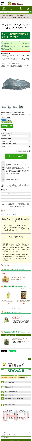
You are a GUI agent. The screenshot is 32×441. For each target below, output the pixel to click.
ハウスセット (26, 15)
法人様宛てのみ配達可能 (7, 133)
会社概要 (3, 432)
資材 (8, 15)
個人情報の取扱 (5, 437)
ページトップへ (29, 359)
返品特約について (5, 211)
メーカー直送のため (6, 138)
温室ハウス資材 (16, 15)
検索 (30, 12)
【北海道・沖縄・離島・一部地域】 (9, 143)
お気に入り (12, 9)
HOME (4, 15)
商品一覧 (4, 9)
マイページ (21, 9)
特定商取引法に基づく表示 (8, 435)
